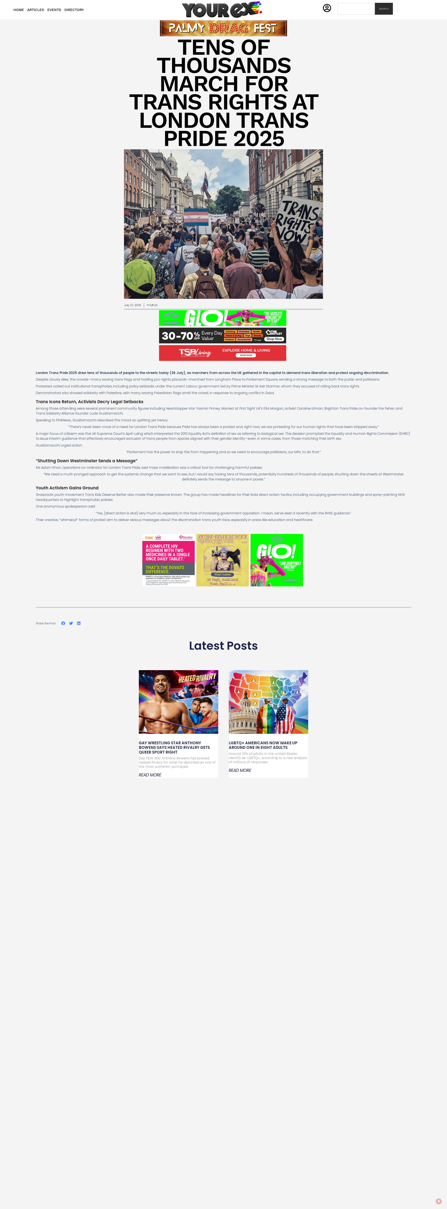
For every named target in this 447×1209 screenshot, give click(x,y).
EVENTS (54, 10)
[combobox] (356, 9)
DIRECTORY (74, 10)
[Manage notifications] (439, 1201)
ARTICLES (35, 10)
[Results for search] (356, 16)
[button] (63, 623)
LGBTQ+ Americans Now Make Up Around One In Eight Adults (263, 745)
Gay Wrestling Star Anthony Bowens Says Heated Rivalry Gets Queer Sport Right (174, 747)
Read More (150, 775)
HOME (18, 10)
